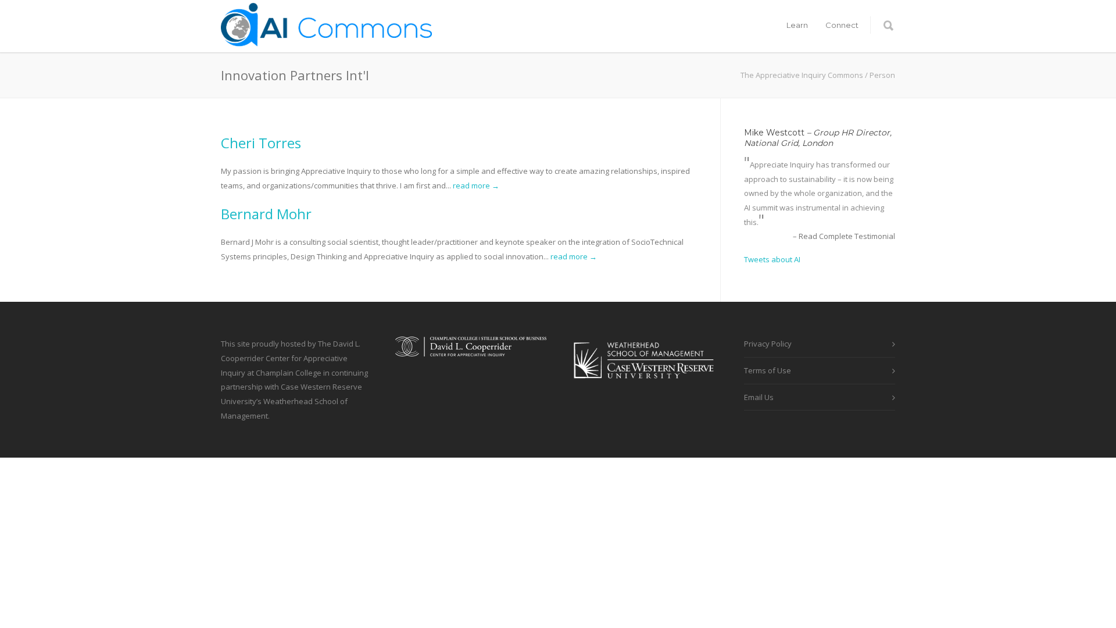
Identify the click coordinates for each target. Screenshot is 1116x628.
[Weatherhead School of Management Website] (645, 386)
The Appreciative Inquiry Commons (802, 75)
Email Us (759, 397)
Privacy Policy (768, 343)
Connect (842, 25)
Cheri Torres (261, 142)
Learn (797, 25)
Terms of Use (767, 370)
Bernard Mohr (266, 213)
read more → (476, 185)
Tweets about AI (772, 259)
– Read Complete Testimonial (844, 236)
